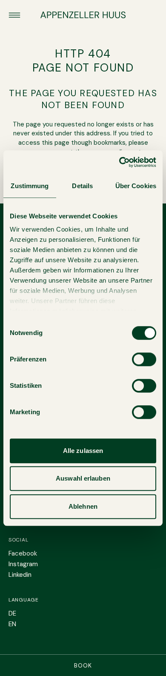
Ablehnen (83, 506)
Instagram (23, 564)
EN (12, 624)
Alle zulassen (83, 450)
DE (12, 613)
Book (83, 665)
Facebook (23, 553)
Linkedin (20, 574)
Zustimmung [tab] (30, 185)
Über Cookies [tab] (135, 185)
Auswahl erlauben (83, 478)
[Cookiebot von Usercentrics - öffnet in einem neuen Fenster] (119, 162)
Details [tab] (82, 185)
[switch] (144, 359)
